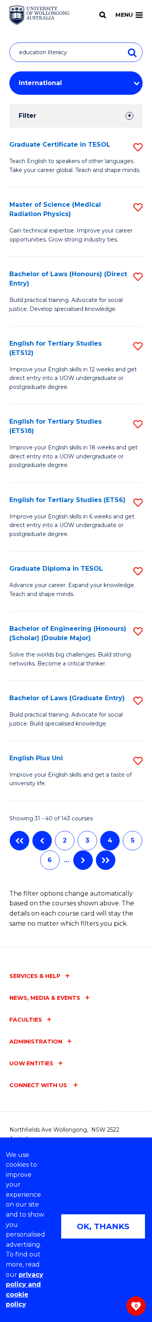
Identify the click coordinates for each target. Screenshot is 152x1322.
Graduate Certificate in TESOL (59, 144)
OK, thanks (103, 1226)
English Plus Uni (36, 758)
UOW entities (31, 1063)
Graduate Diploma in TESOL (56, 568)
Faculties (25, 1019)
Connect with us (39, 1085)
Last (105, 860)
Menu (124, 14)
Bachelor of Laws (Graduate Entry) (67, 698)
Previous (42, 840)
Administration (35, 1041)
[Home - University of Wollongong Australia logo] (39, 15)
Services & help (34, 976)
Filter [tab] (27, 115)
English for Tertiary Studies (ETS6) (67, 500)
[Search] (102, 14)
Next (83, 860)
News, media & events (44, 997)
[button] (138, 147)
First (19, 840)
